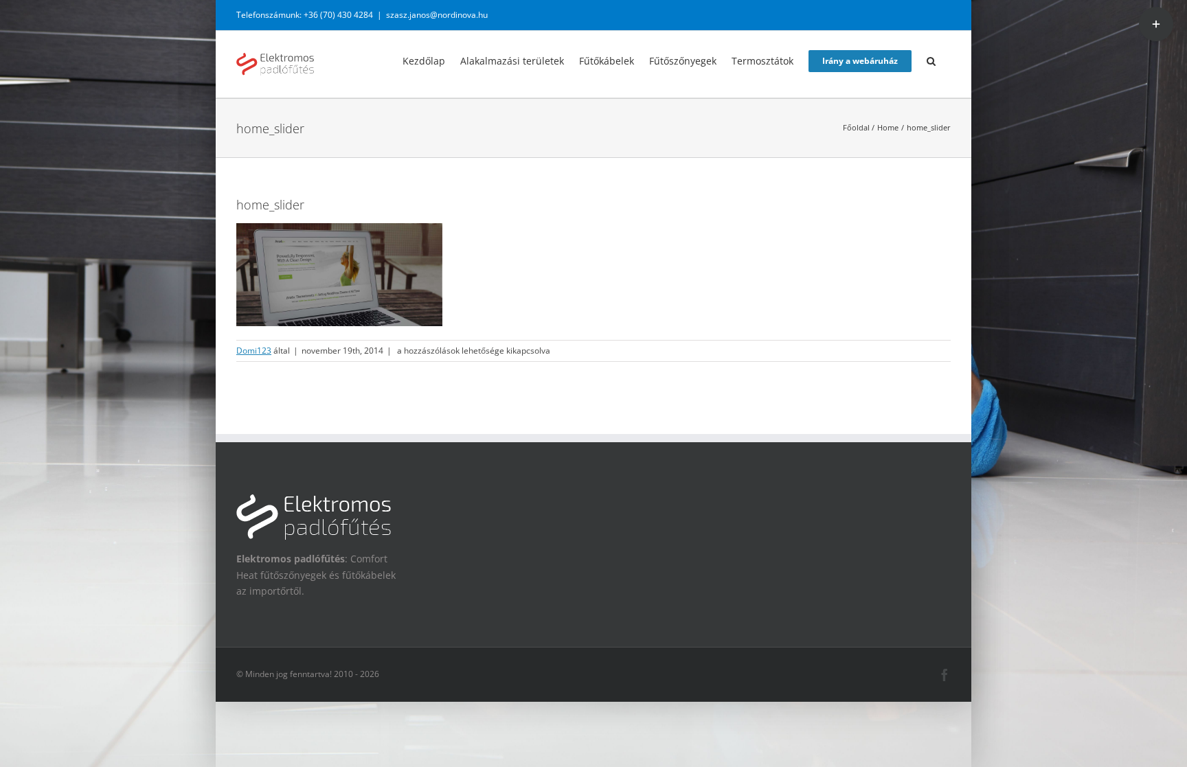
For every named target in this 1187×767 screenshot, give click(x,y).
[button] (931, 60)
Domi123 (253, 350)
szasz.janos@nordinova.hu (437, 15)
